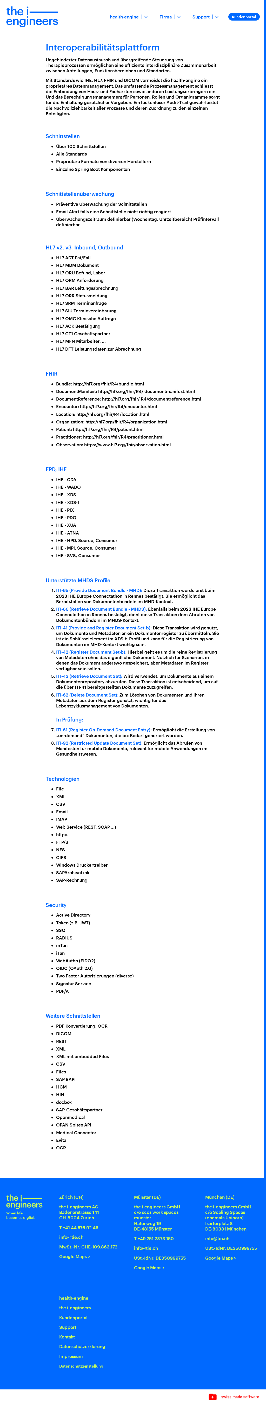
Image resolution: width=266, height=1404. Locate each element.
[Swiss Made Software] (234, 1397)
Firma (165, 16)
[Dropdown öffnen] (145, 17)
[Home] (32, 16)
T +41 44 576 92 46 (78, 1227)
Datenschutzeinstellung (81, 1366)
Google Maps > (74, 1256)
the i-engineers (75, 1307)
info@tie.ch (71, 1237)
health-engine (124, 16)
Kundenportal (244, 17)
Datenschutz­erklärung (82, 1346)
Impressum (71, 1356)
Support (201, 16)
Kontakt (67, 1336)
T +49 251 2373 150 (154, 1238)
